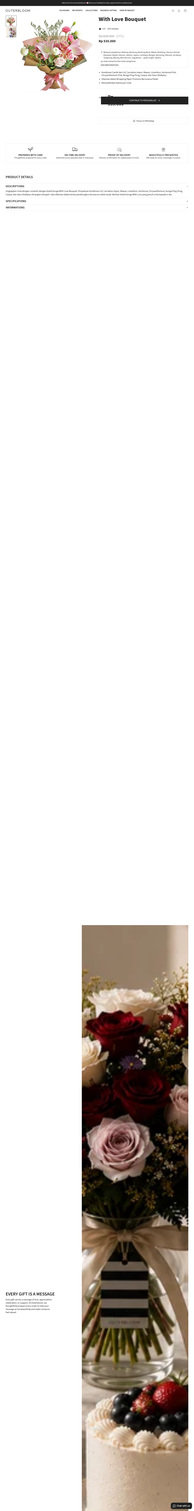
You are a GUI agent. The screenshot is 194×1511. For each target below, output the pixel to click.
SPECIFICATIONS (16, 201)
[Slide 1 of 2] (11, 21)
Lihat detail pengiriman (110, 64)
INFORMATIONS (15, 208)
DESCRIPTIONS (15, 186)
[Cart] (185, 11)
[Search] (173, 11)
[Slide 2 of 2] (11, 32)
